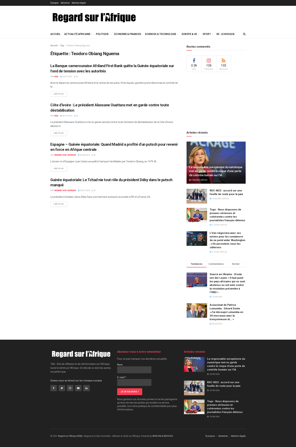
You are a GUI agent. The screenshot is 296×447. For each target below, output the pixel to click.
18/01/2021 (67, 76)
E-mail (121, 377)
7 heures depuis (199, 180)
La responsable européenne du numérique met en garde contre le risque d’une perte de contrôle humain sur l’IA (215, 171)
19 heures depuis (220, 199)
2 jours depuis (219, 225)
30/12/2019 (67, 116)
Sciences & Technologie (160, 34)
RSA (56, 76)
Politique (102, 34)
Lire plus (59, 94)
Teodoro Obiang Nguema (78, 45)
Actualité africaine (77, 34)
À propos (54, 3)
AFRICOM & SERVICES (162, 436)
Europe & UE (189, 34)
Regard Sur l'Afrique (65, 155)
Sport (207, 34)
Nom (120, 364)
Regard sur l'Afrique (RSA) (70, 436)
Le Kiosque (228, 34)
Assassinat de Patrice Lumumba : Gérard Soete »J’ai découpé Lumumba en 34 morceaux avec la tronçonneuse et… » (226, 312)
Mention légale (79, 3)
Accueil (55, 34)
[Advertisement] (205, 17)
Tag (62, 45)
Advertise (65, 3)
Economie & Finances (127, 34)
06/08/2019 (84, 155)
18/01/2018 (84, 190)
